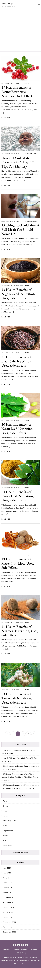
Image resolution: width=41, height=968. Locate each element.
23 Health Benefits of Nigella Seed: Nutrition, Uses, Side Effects (18, 293)
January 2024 (8, 893)
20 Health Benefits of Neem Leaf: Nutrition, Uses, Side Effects (17, 428)
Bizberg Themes (20, 963)
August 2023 (8, 912)
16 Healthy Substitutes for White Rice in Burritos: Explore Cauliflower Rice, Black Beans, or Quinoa (20, 777)
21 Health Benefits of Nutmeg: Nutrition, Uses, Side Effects (19, 630)
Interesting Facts (31, 153)
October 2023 (8, 907)
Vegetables (7, 845)
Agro (5, 801)
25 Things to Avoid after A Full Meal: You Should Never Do (20, 229)
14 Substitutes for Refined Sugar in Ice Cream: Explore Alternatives (20, 767)
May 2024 (7, 873)
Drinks (5, 806)
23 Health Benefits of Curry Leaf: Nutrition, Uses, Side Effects (17, 495)
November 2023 (9, 902)
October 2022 (8, 917)
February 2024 (8, 888)
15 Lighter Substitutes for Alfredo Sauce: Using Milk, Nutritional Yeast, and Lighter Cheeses (20, 786)
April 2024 (7, 878)
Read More (6, 118)
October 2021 (8, 927)
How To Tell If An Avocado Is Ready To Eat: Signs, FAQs (19, 759)
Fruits (27, 83)
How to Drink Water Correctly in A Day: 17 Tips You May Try (17, 162)
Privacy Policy (21, 953)
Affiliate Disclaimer (21, 950)
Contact (34, 950)
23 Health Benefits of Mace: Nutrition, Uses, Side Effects (17, 563)
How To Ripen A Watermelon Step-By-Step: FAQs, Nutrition (19, 751)
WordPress (23, 960)
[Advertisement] (20, 30)
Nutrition (6, 826)
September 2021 (9, 932)
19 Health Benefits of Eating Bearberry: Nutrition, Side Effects (17, 91)
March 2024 (7, 883)
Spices (27, 285)
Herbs (27, 420)
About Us (6, 950)
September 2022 (9, 922)
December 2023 (9, 897)
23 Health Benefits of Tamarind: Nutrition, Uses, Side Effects (16, 698)
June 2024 (7, 868)
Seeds (5, 835)
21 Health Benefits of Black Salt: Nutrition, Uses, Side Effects (16, 361)
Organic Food (8, 831)
